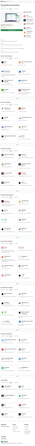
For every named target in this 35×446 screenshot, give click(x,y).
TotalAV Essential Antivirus (7, 24)
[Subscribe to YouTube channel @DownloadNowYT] (5, 438)
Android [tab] (7, 58)
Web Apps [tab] (16, 58)
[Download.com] (3, 1)
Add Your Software (15, 428)
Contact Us (14, 429)
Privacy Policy (26, 426)
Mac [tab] (11, 58)
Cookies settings (26, 433)
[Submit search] (7, 1)
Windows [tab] (3, 58)
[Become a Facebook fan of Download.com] (2, 438)
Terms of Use (26, 428)
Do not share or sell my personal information (27, 432)
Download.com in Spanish (16, 431)
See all (17, 98)
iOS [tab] (13, 58)
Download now (12, 30)
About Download (15, 426)
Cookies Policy (26, 429)
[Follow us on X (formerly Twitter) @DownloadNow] (3, 438)
